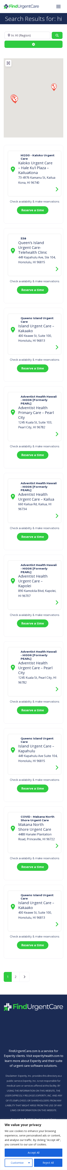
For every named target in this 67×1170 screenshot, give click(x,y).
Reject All (48, 1162)
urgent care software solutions (35, 1066)
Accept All (33, 1152)
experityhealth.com (46, 1056)
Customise (17, 1162)
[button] (54, 87)
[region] (33, 1144)
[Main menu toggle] (58, 6)
